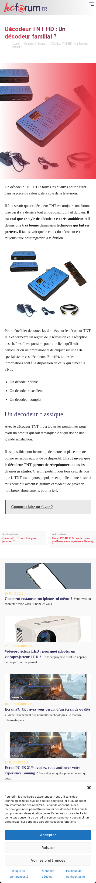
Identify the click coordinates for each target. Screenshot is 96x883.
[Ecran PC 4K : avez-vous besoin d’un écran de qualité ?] (48, 687)
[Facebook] (16, 56)
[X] (27, 56)
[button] (89, 787)
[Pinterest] (37, 56)
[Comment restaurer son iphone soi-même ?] (48, 576)
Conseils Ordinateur (35, 43)
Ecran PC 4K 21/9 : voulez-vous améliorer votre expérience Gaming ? (72, 541)
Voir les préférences (48, 860)
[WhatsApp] (48, 56)
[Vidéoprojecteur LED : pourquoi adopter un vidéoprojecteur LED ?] (48, 629)
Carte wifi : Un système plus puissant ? (19, 540)
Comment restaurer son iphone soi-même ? (38, 599)
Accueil (16, 43)
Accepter (48, 835)
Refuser (48, 847)
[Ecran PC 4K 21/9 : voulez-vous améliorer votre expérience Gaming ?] (48, 745)
